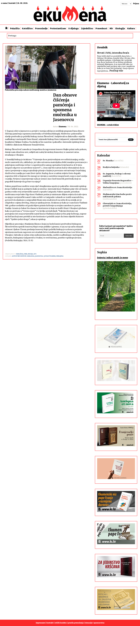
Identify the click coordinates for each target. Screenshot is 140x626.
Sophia (102, 252)
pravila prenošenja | (76, 623)
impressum (40, 623)
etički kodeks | (61, 623)
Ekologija (120, 28)
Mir (111, 28)
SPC (35, 254)
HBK (25, 254)
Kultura (131, 28)
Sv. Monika (108, 160)
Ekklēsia (19, 254)
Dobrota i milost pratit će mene (112, 257)
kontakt (12, 3)
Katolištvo (27, 28)
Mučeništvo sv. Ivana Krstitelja (117, 187)
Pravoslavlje (41, 28)
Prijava (136, 3)
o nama (4, 3)
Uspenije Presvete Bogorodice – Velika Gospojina (118, 181)
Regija (30, 254)
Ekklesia (30, 256)
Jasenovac (39, 256)
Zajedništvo (87, 28)
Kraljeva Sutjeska (111, 167)
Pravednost (101, 28)
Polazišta (15, 28)
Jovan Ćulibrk (50, 256)
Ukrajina (59, 256)
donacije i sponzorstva (94, 623)
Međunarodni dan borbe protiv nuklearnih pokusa (117, 195)
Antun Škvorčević (19, 256)
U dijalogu (73, 28)
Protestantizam (58, 28)
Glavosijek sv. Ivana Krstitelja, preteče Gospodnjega (117, 204)
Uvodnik (102, 47)
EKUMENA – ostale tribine (108, 125)
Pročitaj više (116, 70)
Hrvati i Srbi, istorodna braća (113, 52)
